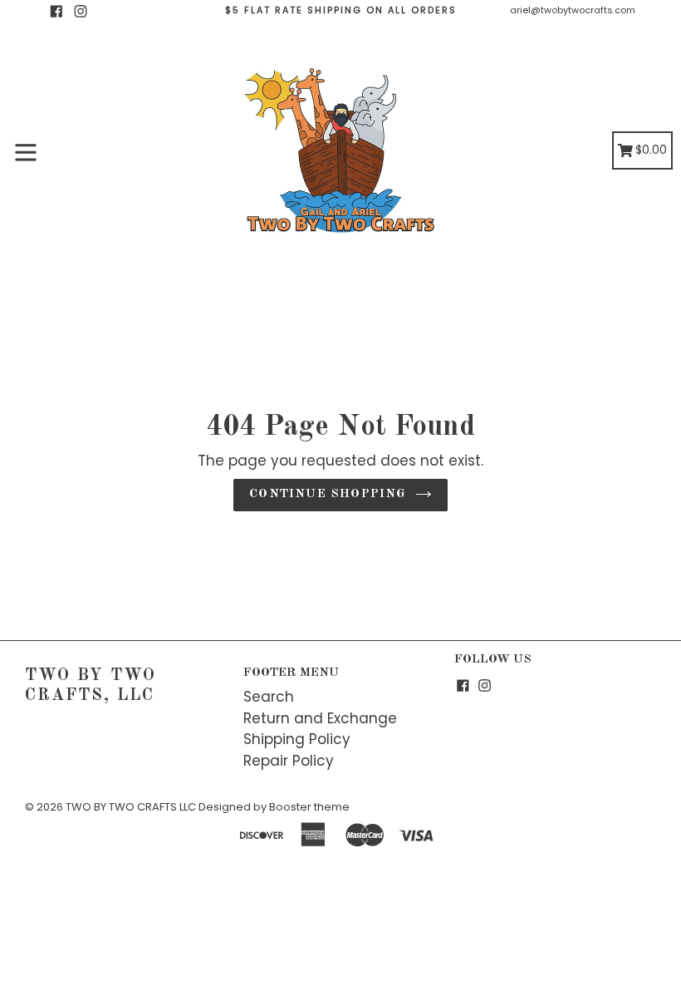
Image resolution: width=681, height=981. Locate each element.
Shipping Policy (296, 739)
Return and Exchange (320, 718)
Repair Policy (288, 761)
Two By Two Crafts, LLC (90, 686)
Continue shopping (327, 494)
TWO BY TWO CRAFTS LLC (131, 807)
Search (268, 697)
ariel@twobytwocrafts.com (572, 10)
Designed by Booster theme (274, 807)
